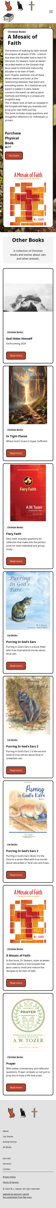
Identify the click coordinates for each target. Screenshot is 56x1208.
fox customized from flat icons (17, 1197)
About (6, 1131)
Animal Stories (10, 1141)
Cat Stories (8, 1136)
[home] (25, 11)
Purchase (14, 155)
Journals (7, 1158)
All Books (7, 1147)
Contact (6, 1169)
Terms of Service (11, 1182)
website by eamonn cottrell (16, 1194)
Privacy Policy (9, 1177)
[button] (50, 11)
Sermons (7, 1163)
